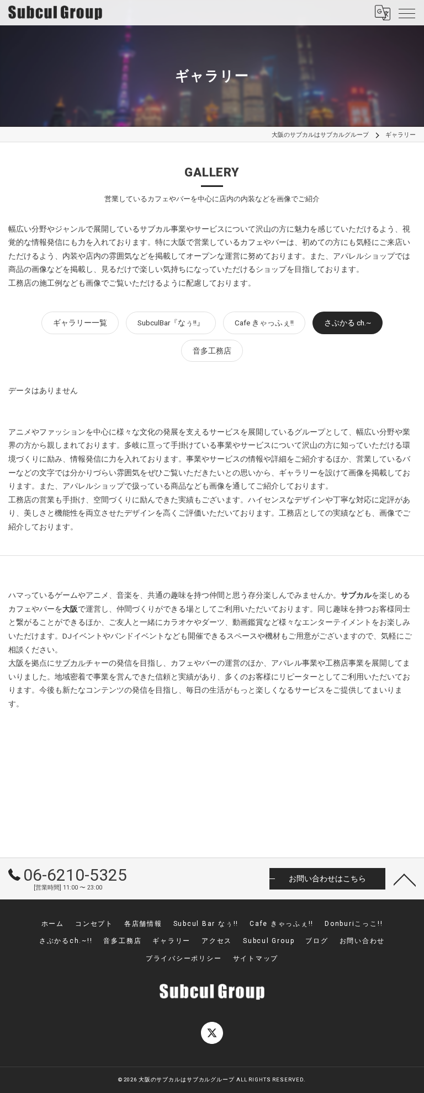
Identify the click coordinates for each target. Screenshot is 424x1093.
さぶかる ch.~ (347, 322)
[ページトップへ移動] (405, 879)
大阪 (16, 662)
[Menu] (407, 13)
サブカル (70, 662)
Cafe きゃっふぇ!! (264, 322)
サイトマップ (256, 958)
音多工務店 (212, 350)
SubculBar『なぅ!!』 (170, 322)
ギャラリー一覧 (80, 322)
